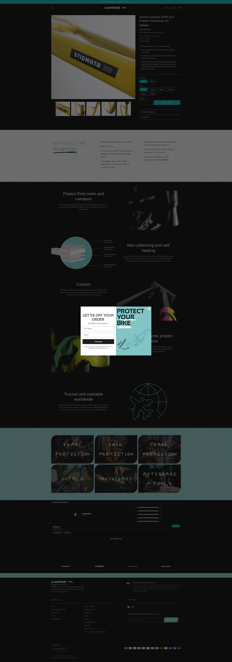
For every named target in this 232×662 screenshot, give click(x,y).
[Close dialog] (149, 308)
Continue (98, 342)
